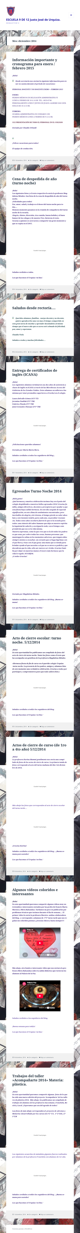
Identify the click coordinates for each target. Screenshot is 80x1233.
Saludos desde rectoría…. (34, 308)
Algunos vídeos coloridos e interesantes (35, 891)
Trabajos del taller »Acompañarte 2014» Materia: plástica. (38, 1080)
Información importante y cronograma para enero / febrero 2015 (34, 63)
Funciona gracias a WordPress (22, 1229)
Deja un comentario (47, 160)
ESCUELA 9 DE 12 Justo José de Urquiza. (33, 19)
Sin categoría (34, 160)
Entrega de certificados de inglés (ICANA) (34, 372)
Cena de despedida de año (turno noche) (34, 181)
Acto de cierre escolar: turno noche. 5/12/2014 (36, 640)
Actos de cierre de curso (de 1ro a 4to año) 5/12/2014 (39, 747)
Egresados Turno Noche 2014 (37, 491)
